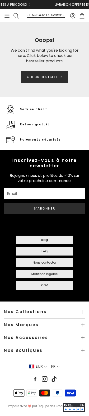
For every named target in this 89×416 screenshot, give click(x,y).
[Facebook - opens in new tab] (35, 379)
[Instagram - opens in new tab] (44, 379)
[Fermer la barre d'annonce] (84, 3)
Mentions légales (44, 274)
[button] (7, 15)
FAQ (45, 251)
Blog (44, 240)
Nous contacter (44, 262)
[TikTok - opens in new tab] (54, 379)
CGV (44, 285)
